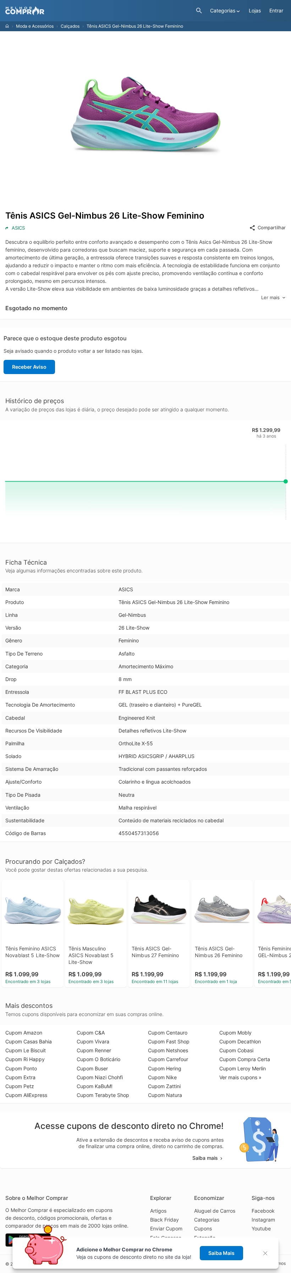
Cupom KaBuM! (94, 1086)
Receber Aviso (29, 367)
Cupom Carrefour (168, 1059)
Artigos (158, 1211)
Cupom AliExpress (26, 1095)
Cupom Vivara (93, 1041)
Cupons (203, 1228)
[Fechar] (267, 1253)
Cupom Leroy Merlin (242, 1068)
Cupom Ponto (21, 1068)
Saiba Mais (221, 1253)
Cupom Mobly (235, 1033)
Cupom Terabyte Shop (103, 1095)
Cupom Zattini (164, 1086)
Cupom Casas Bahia (28, 1041)
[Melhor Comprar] (98, 10)
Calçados (70, 26)
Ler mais (270, 297)
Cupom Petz (19, 1086)
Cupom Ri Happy (25, 1059)
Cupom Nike (162, 1077)
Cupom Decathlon (240, 1041)
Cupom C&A (91, 1033)
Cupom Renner (94, 1050)
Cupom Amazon (23, 1033)
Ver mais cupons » (240, 1077)
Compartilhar (272, 227)
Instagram (263, 1220)
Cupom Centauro (167, 1033)
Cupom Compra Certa (244, 1059)
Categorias (206, 1220)
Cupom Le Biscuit (25, 1050)
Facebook (263, 1211)
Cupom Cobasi (236, 1050)
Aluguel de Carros (214, 1211)
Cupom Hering (164, 1068)
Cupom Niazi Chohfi (100, 1077)
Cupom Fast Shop (169, 1041)
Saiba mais (205, 1158)
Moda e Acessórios (35, 26)
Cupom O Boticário (98, 1059)
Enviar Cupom (166, 1228)
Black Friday (164, 1220)
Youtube (261, 1228)
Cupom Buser (92, 1068)
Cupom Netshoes (168, 1050)
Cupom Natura (165, 1095)
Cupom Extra (20, 1077)
